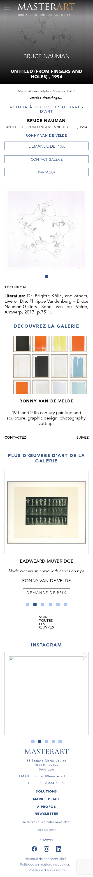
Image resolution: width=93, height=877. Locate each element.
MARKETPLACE (46, 799)
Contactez (15, 438)
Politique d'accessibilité (47, 870)
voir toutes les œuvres (46, 622)
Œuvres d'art (63, 91)
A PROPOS (46, 807)
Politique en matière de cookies (45, 864)
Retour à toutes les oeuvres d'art (47, 109)
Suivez (82, 438)
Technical (16, 287)
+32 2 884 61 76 (51, 783)
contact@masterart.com (54, 776)
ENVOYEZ (46, 840)
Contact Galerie (47, 159)
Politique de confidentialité (45, 858)
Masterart (24, 91)
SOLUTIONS (46, 791)
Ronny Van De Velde (46, 135)
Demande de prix (46, 146)
